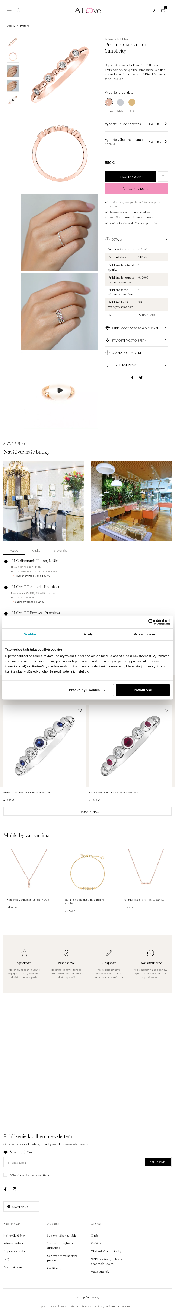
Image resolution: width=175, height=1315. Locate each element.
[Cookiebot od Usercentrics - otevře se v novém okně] (151, 622)
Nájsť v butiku (139, 188)
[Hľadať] (19, 10)
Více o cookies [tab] (145, 634)
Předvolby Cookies (84, 690)
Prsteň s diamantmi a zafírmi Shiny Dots (27, 792)
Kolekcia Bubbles (116, 39)
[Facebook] (5, 1189)
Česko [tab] (36, 550)
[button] (136, 239)
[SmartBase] (120, 1306)
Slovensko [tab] (61, 550)
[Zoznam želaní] (153, 10)
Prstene (25, 25)
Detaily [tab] (87, 634)
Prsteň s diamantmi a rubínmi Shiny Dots (113, 792)
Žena (12, 1152)
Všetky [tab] (14, 550)
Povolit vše (143, 690)
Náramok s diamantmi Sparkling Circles (84, 901)
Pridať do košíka (130, 176)
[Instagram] (14, 1189)
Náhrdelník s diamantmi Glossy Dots (145, 899)
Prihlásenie (157, 1162)
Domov (11, 25)
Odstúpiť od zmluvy (87, 1297)
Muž (29, 1152)
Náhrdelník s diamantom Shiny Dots (28, 899)
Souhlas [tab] (30, 634)
